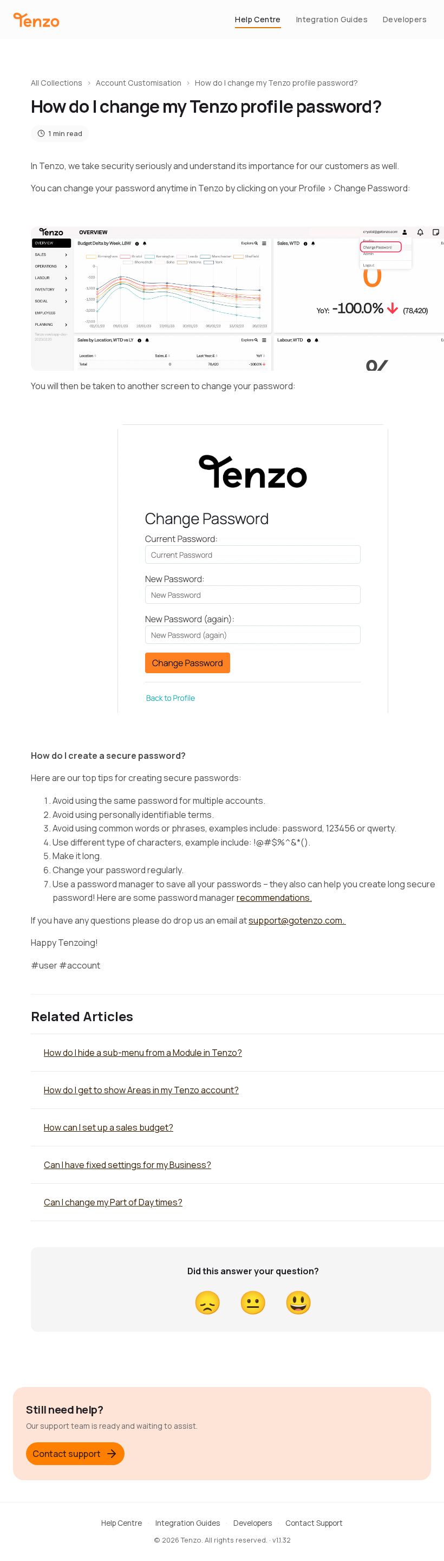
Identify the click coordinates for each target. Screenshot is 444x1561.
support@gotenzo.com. (297, 920)
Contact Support (314, 1523)
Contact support (66, 1454)
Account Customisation (138, 83)
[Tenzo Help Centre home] (36, 19)
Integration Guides (332, 19)
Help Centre (257, 19)
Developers (405, 19)
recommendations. (274, 898)
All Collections (56, 83)
